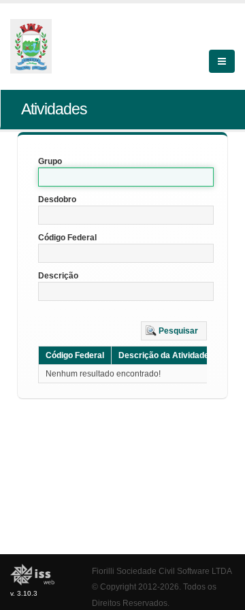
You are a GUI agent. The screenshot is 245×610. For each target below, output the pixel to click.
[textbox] (126, 177)
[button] (174, 330)
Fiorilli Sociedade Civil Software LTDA (162, 570)
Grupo (50, 161)
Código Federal (67, 237)
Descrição (58, 275)
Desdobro (57, 199)
